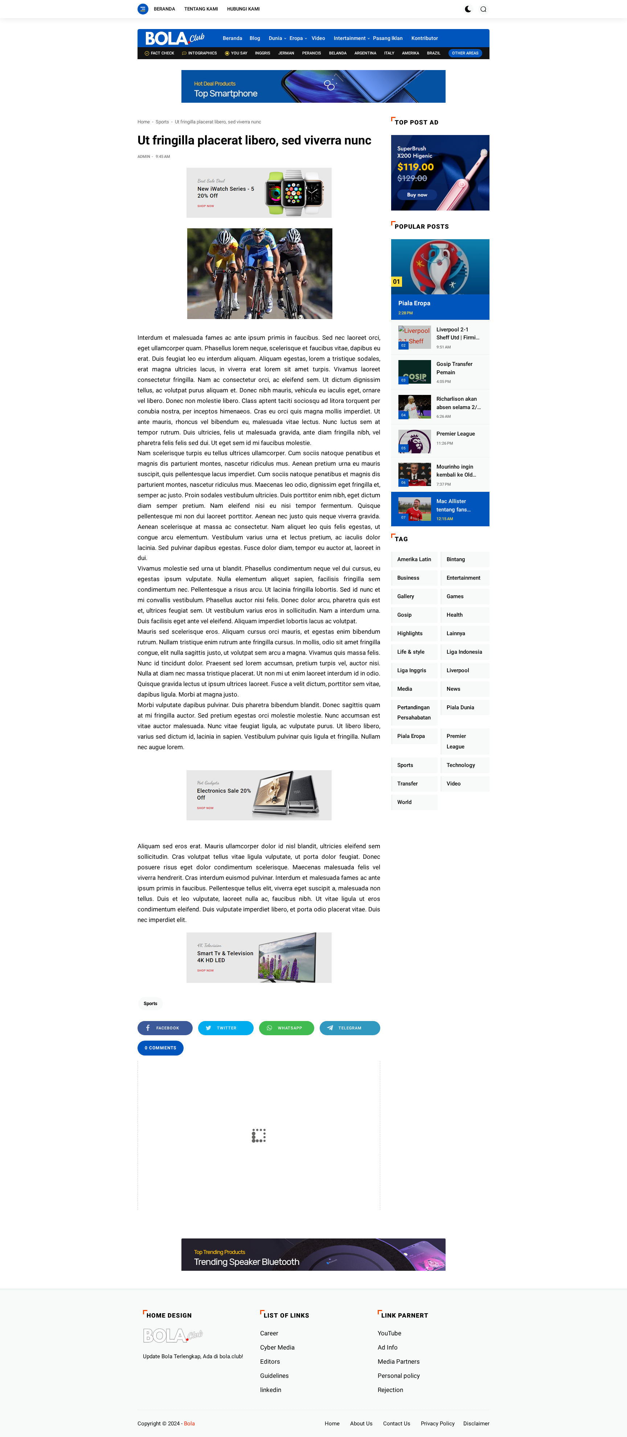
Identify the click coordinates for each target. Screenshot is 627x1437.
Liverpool (458, 670)
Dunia (275, 38)
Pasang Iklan (388, 38)
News (453, 689)
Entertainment (463, 578)
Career (269, 1333)
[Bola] (175, 38)
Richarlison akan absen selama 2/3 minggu (458, 403)
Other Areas (465, 53)
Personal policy (399, 1375)
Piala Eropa (414, 303)
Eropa (296, 38)
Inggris (262, 53)
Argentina (365, 53)
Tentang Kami (201, 9)
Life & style (411, 652)
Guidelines (274, 1375)
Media (404, 689)
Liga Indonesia (464, 652)
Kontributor (424, 38)
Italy (389, 53)
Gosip (404, 615)
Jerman (286, 53)
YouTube (389, 1333)
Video (318, 38)
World (404, 802)
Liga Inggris (411, 670)
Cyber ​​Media (277, 1347)
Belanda (338, 53)
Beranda (164, 9)
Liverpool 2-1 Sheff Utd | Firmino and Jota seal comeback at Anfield (459, 334)
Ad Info (388, 1347)
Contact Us (396, 1423)
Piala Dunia (460, 707)
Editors (270, 1361)
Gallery (405, 596)
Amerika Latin (414, 559)
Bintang (456, 559)
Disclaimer (476, 1423)
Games (455, 596)
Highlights (410, 633)
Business (408, 578)
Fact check (162, 53)
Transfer (407, 783)
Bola (189, 1423)
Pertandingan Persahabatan (414, 712)
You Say (239, 53)
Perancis (311, 53)
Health (455, 615)
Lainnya (456, 633)
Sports (162, 121)
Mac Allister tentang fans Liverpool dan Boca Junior (453, 506)
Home (144, 121)
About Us (361, 1423)
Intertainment (350, 38)
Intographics (202, 53)
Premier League (456, 433)
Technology (461, 765)
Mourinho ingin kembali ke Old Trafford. (455, 471)
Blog (255, 38)
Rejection (390, 1389)
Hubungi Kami (243, 9)
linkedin (270, 1389)
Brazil (433, 53)
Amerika (410, 53)
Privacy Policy (438, 1423)
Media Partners (399, 1361)
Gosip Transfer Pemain (454, 368)
